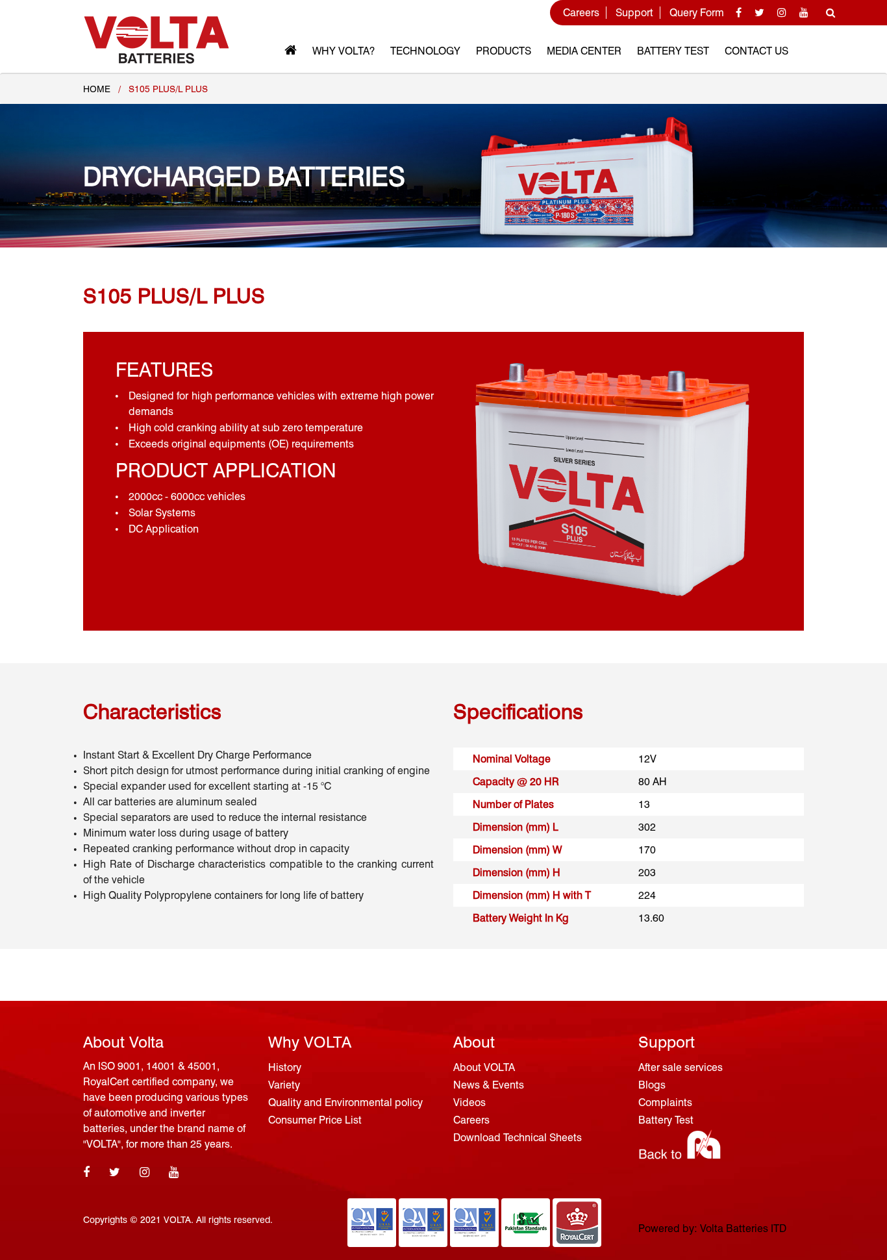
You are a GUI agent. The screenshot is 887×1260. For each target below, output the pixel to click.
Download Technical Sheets (517, 1137)
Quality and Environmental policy (345, 1102)
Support (634, 12)
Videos (469, 1102)
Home (96, 89)
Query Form (696, 12)
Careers (581, 12)
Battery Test (673, 51)
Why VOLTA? (343, 51)
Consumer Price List (315, 1120)
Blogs (652, 1085)
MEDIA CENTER (584, 51)
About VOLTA (484, 1067)
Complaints (665, 1102)
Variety (284, 1085)
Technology (425, 51)
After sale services (680, 1067)
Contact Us (756, 51)
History (284, 1067)
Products (503, 51)
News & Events (488, 1085)
